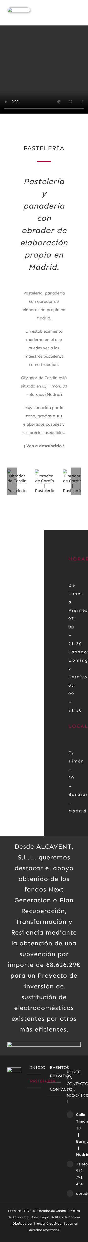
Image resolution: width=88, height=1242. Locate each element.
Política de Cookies (65, 1217)
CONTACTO (54, 1089)
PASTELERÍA (34, 1080)
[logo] (18, 9)
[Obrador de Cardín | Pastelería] (44, 471)
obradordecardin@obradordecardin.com (78, 1193)
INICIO (34, 1067)
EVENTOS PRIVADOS (54, 1071)
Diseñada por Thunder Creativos (36, 1223)
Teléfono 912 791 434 (78, 1174)
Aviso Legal (40, 1217)
